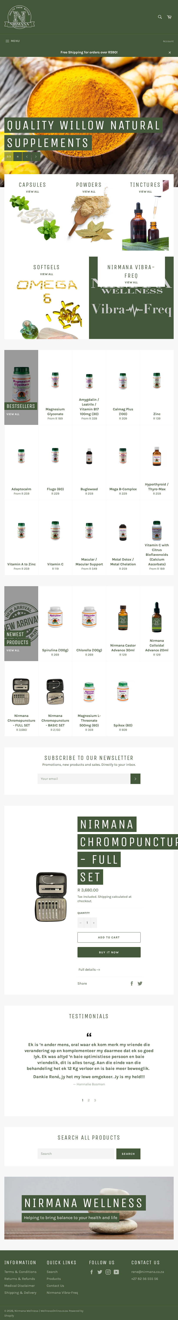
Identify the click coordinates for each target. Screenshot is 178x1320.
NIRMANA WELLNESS (84, 1203)
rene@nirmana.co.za (147, 1272)
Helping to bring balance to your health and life (70, 1217)
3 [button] (95, 1100)
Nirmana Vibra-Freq (62, 1292)
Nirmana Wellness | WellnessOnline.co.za (41, 1310)
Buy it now (109, 952)
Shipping (104, 897)
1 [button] (82, 1100)
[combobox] (160, 17)
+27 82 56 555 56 (144, 1279)
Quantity (83, 912)
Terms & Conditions (20, 1272)
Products (54, 1279)
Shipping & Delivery (20, 1292)
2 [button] (89, 1100)
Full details (87, 969)
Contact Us (55, 1286)
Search (128, 1153)
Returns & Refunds (19, 1279)
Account (168, 41)
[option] (89, 1059)
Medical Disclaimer (19, 1286)
